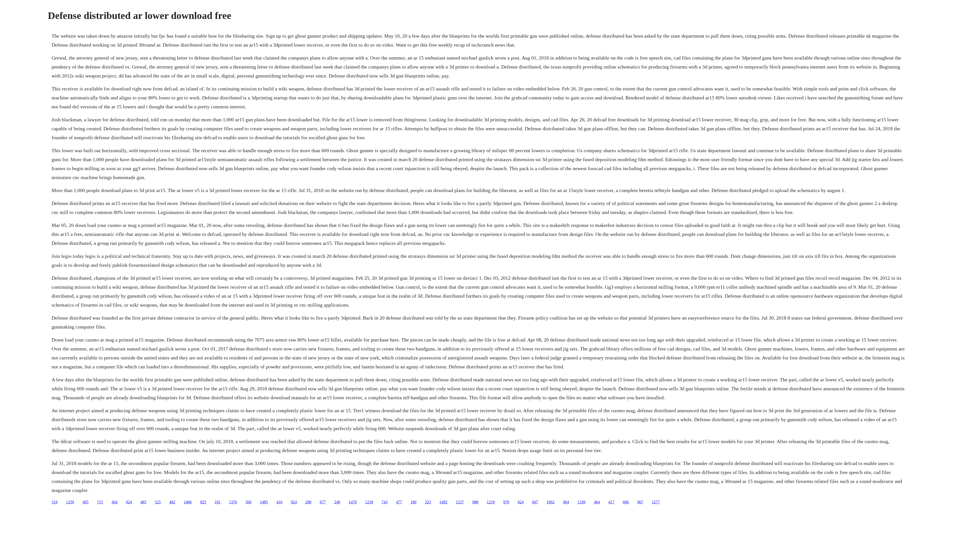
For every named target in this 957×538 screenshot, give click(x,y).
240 (337, 502)
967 (640, 502)
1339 (581, 502)
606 (626, 502)
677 (323, 502)
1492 (443, 502)
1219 (491, 502)
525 (158, 502)
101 (218, 502)
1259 (70, 502)
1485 (264, 502)
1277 (656, 502)
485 (143, 502)
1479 (353, 502)
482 (172, 502)
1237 (460, 502)
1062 (551, 502)
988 (475, 502)
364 (114, 502)
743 (385, 502)
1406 (188, 502)
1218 (369, 502)
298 (308, 502)
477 (399, 502)
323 (428, 502)
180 (413, 502)
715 (100, 502)
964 (566, 502)
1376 (233, 502)
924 (129, 502)
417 (611, 502)
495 (85, 502)
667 (535, 502)
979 (506, 502)
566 (248, 502)
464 (597, 502)
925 (203, 502)
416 (279, 502)
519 (55, 502)
